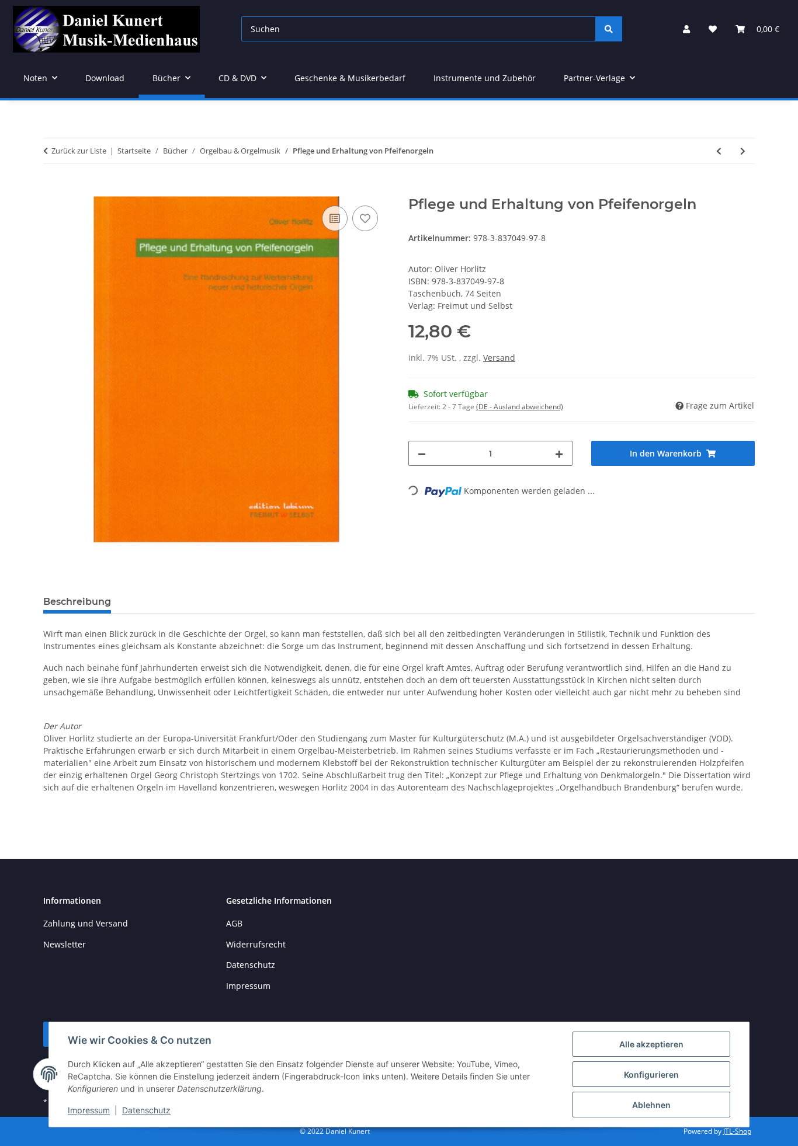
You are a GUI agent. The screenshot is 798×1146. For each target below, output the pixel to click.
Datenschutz (146, 1110)
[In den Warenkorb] (52, 189)
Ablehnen (651, 1105)
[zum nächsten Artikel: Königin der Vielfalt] (743, 150)
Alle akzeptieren (651, 1044)
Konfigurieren (651, 1074)
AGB (234, 923)
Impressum (89, 1110)
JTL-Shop (737, 1131)
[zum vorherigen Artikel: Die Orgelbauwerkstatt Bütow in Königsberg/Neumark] (719, 150)
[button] (686, 29)
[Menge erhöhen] (559, 453)
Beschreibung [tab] (77, 601)
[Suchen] (608, 28)
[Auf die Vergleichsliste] (335, 218)
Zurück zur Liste (78, 150)
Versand (499, 357)
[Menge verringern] (422, 453)
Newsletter (64, 944)
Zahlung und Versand (85, 923)
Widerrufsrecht (256, 944)
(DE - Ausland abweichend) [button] (519, 407)
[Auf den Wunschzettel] (365, 218)
